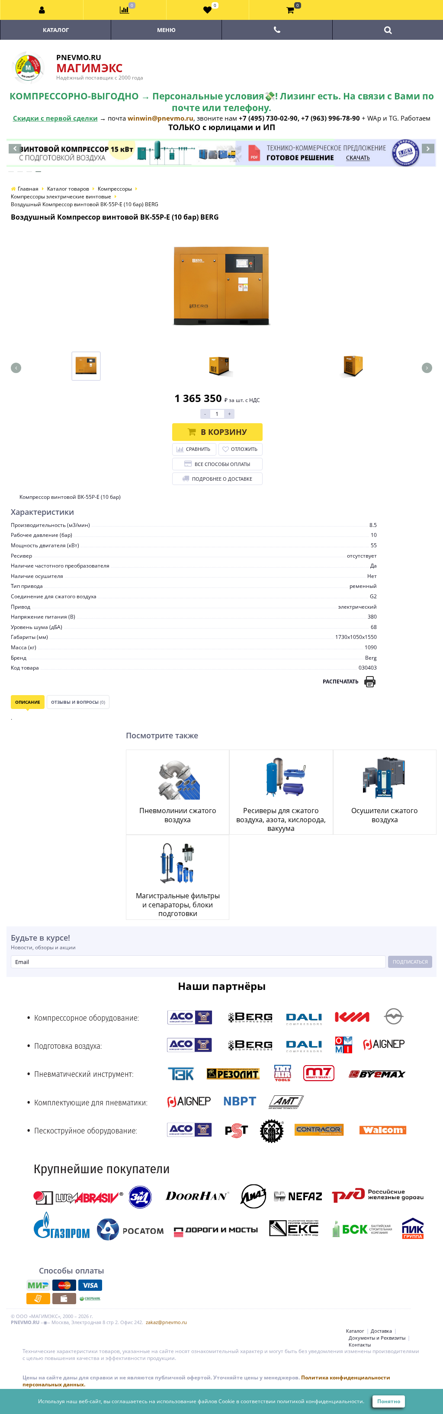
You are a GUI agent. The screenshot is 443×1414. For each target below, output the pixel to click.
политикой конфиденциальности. (320, 1401)
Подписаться (410, 961)
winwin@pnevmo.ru (160, 118)
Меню (166, 30)
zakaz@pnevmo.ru (166, 1322)
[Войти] (41, 10)
